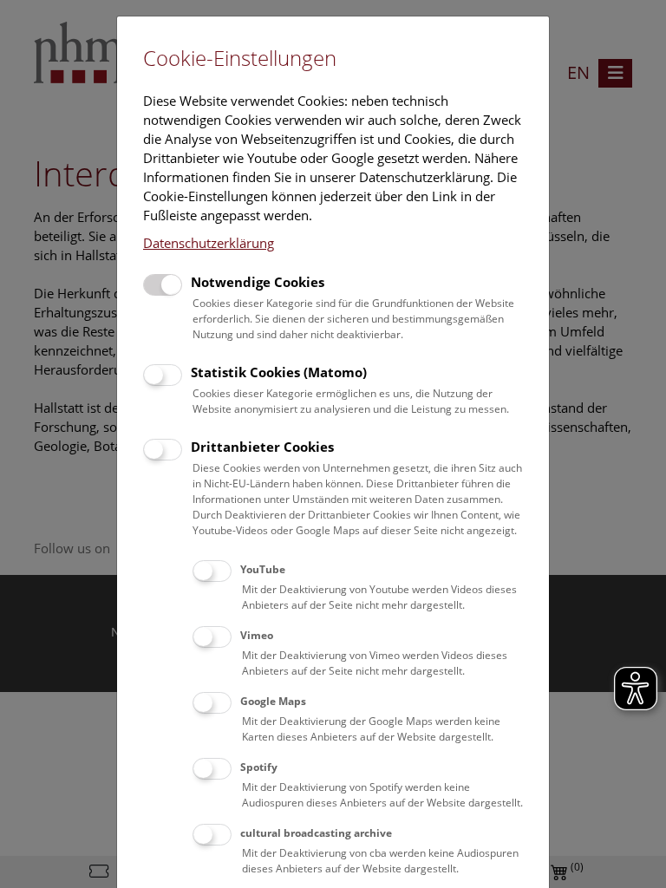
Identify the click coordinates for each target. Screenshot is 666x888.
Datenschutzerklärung (208, 242)
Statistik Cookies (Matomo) (279, 372)
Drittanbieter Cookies (262, 446)
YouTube (262, 569)
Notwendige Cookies (257, 282)
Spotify (259, 767)
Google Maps (273, 701)
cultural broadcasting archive (316, 833)
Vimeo (256, 635)
